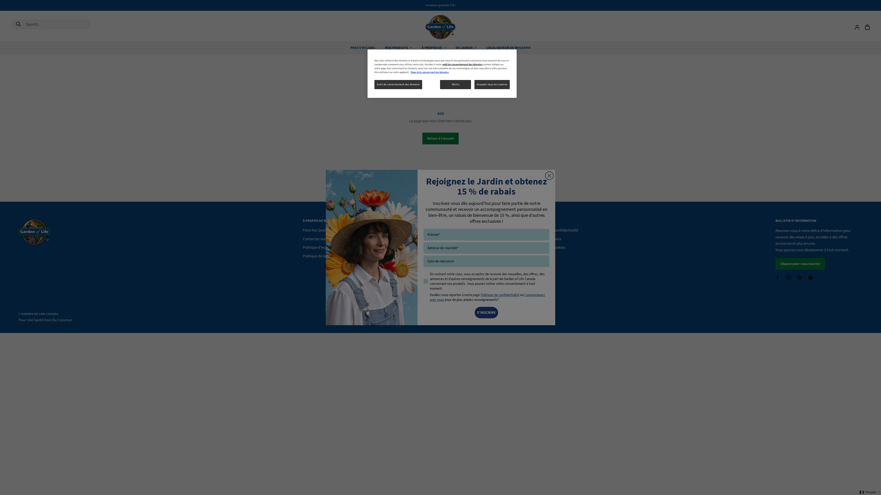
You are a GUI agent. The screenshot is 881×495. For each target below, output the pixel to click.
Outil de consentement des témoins (398, 84)
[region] (442, 74)
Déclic (455, 84)
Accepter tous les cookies (492, 84)
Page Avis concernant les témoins (429, 72)
